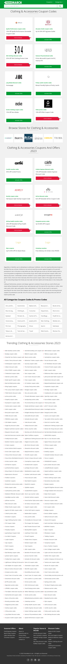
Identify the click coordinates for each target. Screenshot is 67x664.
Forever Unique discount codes (33, 458)
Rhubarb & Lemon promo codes (13, 484)
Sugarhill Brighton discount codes (53, 487)
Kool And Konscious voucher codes (13, 435)
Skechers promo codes (11, 376)
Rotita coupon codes (10, 487)
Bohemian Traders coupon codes (33, 360)
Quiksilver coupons (10, 481)
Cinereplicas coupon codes (31, 461)
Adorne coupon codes (30, 370)
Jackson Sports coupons (11, 556)
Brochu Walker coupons (50, 513)
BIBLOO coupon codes (30, 354)
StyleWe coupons (29, 487)
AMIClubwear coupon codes (52, 350)
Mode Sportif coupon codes (12, 380)
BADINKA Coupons (49, 526)
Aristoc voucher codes (11, 461)
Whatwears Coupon (49, 533)
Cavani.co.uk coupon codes (51, 416)
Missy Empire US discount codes (13, 471)
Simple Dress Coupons (30, 539)
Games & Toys (33, 316)
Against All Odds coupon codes (13, 510)
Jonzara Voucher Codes (30, 556)
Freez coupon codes (30, 380)
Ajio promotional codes (50, 591)
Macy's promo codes (30, 357)
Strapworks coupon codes (51, 386)
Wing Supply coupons (11, 386)
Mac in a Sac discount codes (52, 438)
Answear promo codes (11, 572)
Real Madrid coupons (30, 481)
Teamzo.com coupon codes (51, 562)
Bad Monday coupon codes (12, 552)
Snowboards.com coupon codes (53, 393)
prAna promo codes (10, 396)
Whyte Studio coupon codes (12, 507)
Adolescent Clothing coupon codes (53, 425)
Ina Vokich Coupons (10, 536)
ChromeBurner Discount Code (32, 520)
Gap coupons (8, 543)
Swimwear (56, 326)
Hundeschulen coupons (31, 464)
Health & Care (57, 316)
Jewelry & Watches (34, 321)
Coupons (49, 2)
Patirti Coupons (9, 546)
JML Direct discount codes (31, 445)
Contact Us (22, 639)
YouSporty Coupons (49, 543)
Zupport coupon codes (30, 507)
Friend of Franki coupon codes (52, 367)
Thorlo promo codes (49, 403)
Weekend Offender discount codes (13, 494)
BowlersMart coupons (30, 513)
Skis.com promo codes (30, 393)
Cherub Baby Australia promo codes (53, 575)
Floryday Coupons (10, 529)
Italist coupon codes (10, 409)
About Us (21, 631)
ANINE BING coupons (50, 435)
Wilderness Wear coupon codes (53, 373)
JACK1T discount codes (50, 406)
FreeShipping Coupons (10, 631)
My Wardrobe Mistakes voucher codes (53, 432)
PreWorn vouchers (10, 477)
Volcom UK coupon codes (51, 565)
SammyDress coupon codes (51, 357)
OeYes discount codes (42, 196)
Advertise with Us (23, 633)
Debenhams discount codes (52, 380)
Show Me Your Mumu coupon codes (13, 357)
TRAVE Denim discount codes (13, 393)
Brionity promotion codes (12, 601)
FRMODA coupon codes (11, 419)
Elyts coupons (10, 248)
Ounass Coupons (9, 526)
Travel (31, 331)
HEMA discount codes (11, 416)
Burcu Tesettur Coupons (51, 546)
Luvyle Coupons (9, 539)
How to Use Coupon (24, 637)
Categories (58, 2)
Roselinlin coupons (29, 484)
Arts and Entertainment (10, 306)
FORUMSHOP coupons (50, 461)
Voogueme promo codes (42, 221)
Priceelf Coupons (29, 536)
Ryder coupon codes (50, 370)
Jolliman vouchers (10, 500)
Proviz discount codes (30, 477)
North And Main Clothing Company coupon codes (53, 523)
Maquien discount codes (12, 432)
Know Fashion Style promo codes (33, 500)
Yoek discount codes (30, 422)
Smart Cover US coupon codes (32, 575)
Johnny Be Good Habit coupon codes (53, 376)
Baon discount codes (50, 595)
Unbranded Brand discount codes (33, 409)
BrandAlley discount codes (31, 572)
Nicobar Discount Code (50, 539)
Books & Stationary (57, 306)
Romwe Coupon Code (30, 543)
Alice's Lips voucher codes (31, 494)
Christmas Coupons (9, 637)
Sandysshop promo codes (31, 399)
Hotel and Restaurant (22, 321)
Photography (21, 326)
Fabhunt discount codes (51, 516)
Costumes (32, 311)
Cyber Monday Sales (9, 635)
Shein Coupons (9, 549)
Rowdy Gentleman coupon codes (33, 406)
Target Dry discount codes (12, 425)
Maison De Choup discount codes (53, 429)
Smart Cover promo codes (51, 572)
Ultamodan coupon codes (31, 565)
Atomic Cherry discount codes (13, 360)
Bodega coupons (49, 510)
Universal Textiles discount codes (53, 503)
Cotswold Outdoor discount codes (53, 455)
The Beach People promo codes (53, 585)
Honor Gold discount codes (51, 497)
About (21, 628)
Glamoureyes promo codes (51, 578)
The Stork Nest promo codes (32, 367)
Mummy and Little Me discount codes (33, 432)
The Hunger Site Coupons (31, 523)
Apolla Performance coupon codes (15, 29)
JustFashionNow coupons (12, 468)
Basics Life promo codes (11, 598)
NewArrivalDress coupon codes (53, 471)
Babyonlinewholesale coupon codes (53, 383)
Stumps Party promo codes (31, 386)
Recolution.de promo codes (51, 481)
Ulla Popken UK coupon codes (13, 565)
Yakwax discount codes (30, 425)
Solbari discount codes (11, 367)
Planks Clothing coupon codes (52, 477)
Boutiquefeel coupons (30, 529)
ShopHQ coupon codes (11, 399)
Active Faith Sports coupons (32, 510)
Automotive (21, 306)
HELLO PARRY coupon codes (12, 370)
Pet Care (8, 326)
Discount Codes (53, 628)
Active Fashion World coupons (13, 448)
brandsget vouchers (49, 409)
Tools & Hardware (22, 331)
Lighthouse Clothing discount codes (33, 438)
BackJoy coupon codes (11, 354)
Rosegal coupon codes (30, 389)
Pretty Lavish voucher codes (44, 83)
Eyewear (8, 316)
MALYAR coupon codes (30, 569)
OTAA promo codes (41, 109)
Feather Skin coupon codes (51, 556)
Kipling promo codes (50, 582)
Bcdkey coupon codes (39, 643)
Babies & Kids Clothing (34, 306)
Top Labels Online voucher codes (53, 419)
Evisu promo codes (29, 516)
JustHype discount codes (31, 468)
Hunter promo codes (30, 595)
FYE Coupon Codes (10, 523)
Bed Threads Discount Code (32, 526)
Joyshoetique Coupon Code (12, 533)
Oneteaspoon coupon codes (12, 363)
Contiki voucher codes (12, 169)
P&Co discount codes (11, 503)
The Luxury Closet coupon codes (13, 389)
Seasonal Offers (10, 628)
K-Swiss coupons (9, 445)
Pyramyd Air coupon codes (12, 403)
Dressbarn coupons (10, 516)
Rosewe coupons (49, 484)
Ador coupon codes (29, 549)
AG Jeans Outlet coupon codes (44, 29)
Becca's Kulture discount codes (13, 569)
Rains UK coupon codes (31, 562)
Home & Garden (10, 321)
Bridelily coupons (49, 451)
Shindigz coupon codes (50, 389)
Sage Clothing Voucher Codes (13, 520)
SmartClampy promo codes (32, 588)
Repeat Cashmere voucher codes (13, 429)
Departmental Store (45, 311)
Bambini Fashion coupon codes (13, 442)
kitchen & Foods (10, 336)
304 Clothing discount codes (14, 56)
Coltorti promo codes (11, 513)
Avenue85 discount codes (31, 416)
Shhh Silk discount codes (31, 585)
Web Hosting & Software (45, 331)
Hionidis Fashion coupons (31, 497)
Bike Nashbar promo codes (12, 350)
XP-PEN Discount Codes (40, 633)
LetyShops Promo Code (30, 533)
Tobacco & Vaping (10, 331)
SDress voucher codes (30, 429)
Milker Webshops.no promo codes (33, 591)
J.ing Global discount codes (13, 83)
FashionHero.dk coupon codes (13, 595)
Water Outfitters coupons (31, 435)
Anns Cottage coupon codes (52, 549)
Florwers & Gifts (22, 316)
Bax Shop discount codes (40, 641)
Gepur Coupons (48, 529)
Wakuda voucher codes (50, 588)
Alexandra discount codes (31, 448)
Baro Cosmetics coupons (40, 635)
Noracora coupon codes (50, 500)
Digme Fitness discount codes (52, 442)
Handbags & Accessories (45, 316)
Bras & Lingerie (10, 311)
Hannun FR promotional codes (44, 56)
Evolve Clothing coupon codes (14, 109)
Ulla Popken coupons (11, 422)
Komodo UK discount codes (32, 559)
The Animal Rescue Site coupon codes (33, 403)
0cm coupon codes (49, 507)
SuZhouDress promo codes (12, 490)
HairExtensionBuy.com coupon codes (33, 350)
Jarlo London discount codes (52, 464)
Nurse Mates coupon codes (51, 399)
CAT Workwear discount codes (52, 363)
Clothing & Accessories (22, 311)
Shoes (31, 326)
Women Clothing (57, 331)
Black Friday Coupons (10, 633)
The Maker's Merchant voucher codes (13, 591)
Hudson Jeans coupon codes (13, 406)
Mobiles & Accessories (57, 321)
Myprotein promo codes (11, 585)
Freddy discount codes (11, 438)
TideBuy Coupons (49, 536)
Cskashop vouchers (41, 248)
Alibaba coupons (49, 448)
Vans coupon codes (29, 373)
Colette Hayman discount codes (45, 169)
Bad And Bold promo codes (12, 383)
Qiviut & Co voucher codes (51, 422)
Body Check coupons (50, 494)
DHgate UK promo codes (31, 442)
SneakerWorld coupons (30, 490)
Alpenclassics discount (11, 474)
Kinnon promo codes (30, 582)
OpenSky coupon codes (50, 396)
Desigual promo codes (50, 412)
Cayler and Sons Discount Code (53, 552)
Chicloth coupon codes (30, 455)
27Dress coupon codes (50, 445)
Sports (43, 326)
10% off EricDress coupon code (31, 292)
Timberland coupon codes (12, 373)
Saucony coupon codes (30, 363)
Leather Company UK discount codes (53, 559)
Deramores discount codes (12, 578)
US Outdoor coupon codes (31, 383)
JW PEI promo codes (10, 582)
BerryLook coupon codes (11, 412)
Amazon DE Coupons (50, 520)
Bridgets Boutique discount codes (33, 412)
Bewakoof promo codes (50, 598)
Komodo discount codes (31, 419)
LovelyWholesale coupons (51, 468)
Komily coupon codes (12, 196)
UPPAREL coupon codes (11, 588)
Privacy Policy (22, 635)
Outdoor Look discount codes (32, 474)
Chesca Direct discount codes (13, 455)
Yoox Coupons (28, 546)
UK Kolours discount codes (31, 503)
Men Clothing (45, 321)
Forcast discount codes (50, 360)
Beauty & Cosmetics (45, 306)
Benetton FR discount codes (32, 552)
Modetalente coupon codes (32, 471)
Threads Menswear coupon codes (33, 396)
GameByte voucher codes (12, 497)
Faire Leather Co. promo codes (32, 578)
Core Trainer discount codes (32, 376)
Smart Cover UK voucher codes (13, 575)
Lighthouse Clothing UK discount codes (13, 562)
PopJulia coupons (49, 474)
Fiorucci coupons (49, 458)
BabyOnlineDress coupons (31, 451)
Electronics (56, 311)
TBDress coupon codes (50, 354)
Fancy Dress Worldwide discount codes (13, 458)
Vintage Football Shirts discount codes (53, 490)
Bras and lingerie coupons (55, 635)
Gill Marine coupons (10, 464)
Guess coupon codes (50, 569)
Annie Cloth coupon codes (12, 451)
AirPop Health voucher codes (14, 221)
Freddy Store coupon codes (12, 559)
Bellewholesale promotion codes (33, 598)
